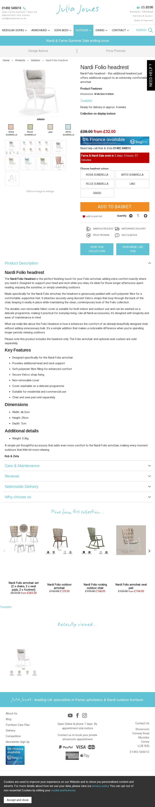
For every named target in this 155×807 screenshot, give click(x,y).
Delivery (10, 730)
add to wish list (94, 216)
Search (141, 30)
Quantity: (122, 215)
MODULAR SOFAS (13, 30)
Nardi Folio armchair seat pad (131, 586)
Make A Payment (143, 20)
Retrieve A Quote (142, 16)
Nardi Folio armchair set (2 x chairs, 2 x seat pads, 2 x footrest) (24, 586)
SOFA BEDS (61, 30)
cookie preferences (63, 790)
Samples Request (102, 228)
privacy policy (100, 786)
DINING (100, 30)
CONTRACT (119, 30)
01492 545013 (139, 752)
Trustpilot (86, 100)
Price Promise (116, 51)
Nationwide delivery (133, 228)
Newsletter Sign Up (17, 742)
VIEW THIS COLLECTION (97, 249)
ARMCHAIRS (39, 30)
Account (135, 11)
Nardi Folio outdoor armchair (59, 586)
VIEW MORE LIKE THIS (132, 249)
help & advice (129, 235)
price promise (100, 235)
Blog (8, 719)
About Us (11, 713)
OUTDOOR (82, 30)
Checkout (147, 11)
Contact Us (142, 723)
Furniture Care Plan (18, 725)
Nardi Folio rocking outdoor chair (95, 586)
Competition (13, 736)
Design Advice (38, 51)
